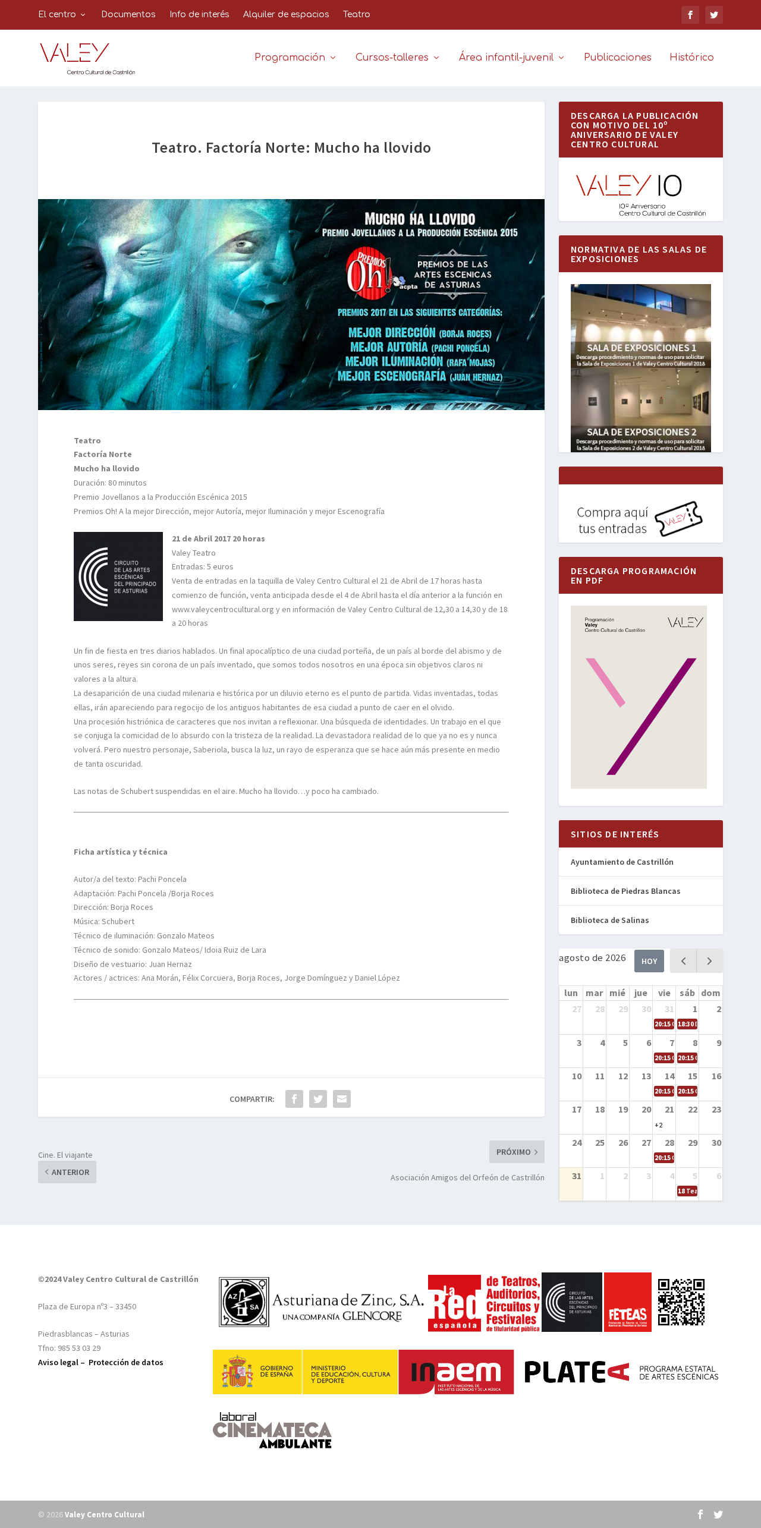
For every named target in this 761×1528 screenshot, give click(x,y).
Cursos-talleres (392, 58)
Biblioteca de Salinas (610, 920)
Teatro (356, 14)
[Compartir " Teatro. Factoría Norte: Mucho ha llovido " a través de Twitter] (318, 1099)
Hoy (649, 961)
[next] (709, 961)
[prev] (683, 961)
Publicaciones (618, 58)
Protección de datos (126, 1362)
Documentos (128, 14)
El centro (57, 14)
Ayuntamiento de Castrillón (622, 861)
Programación (289, 58)
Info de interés (199, 14)
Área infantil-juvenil (506, 58)
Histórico (691, 58)
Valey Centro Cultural (104, 1515)
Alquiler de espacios (286, 14)
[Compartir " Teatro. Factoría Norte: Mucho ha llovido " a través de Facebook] (294, 1099)
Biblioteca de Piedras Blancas (626, 891)
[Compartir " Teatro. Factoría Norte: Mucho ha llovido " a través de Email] (342, 1099)
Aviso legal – (63, 1362)
